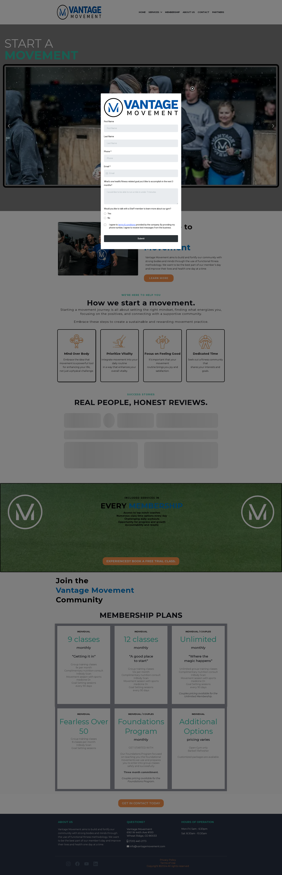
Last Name (109, 136)
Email (107, 166)
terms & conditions (127, 225)
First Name (109, 121)
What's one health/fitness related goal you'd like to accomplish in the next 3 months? (138, 183)
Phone (107, 151)
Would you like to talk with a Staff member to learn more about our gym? (137, 209)
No (109, 218)
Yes (109, 213)
